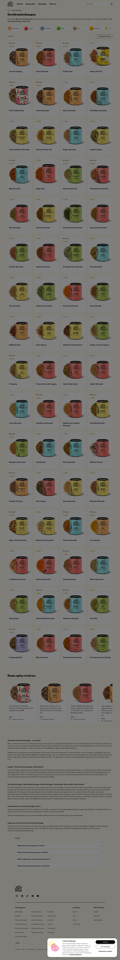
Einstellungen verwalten (105, 951)
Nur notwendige (105, 946)
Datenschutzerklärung (75, 954)
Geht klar (105, 942)
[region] (82, 947)
